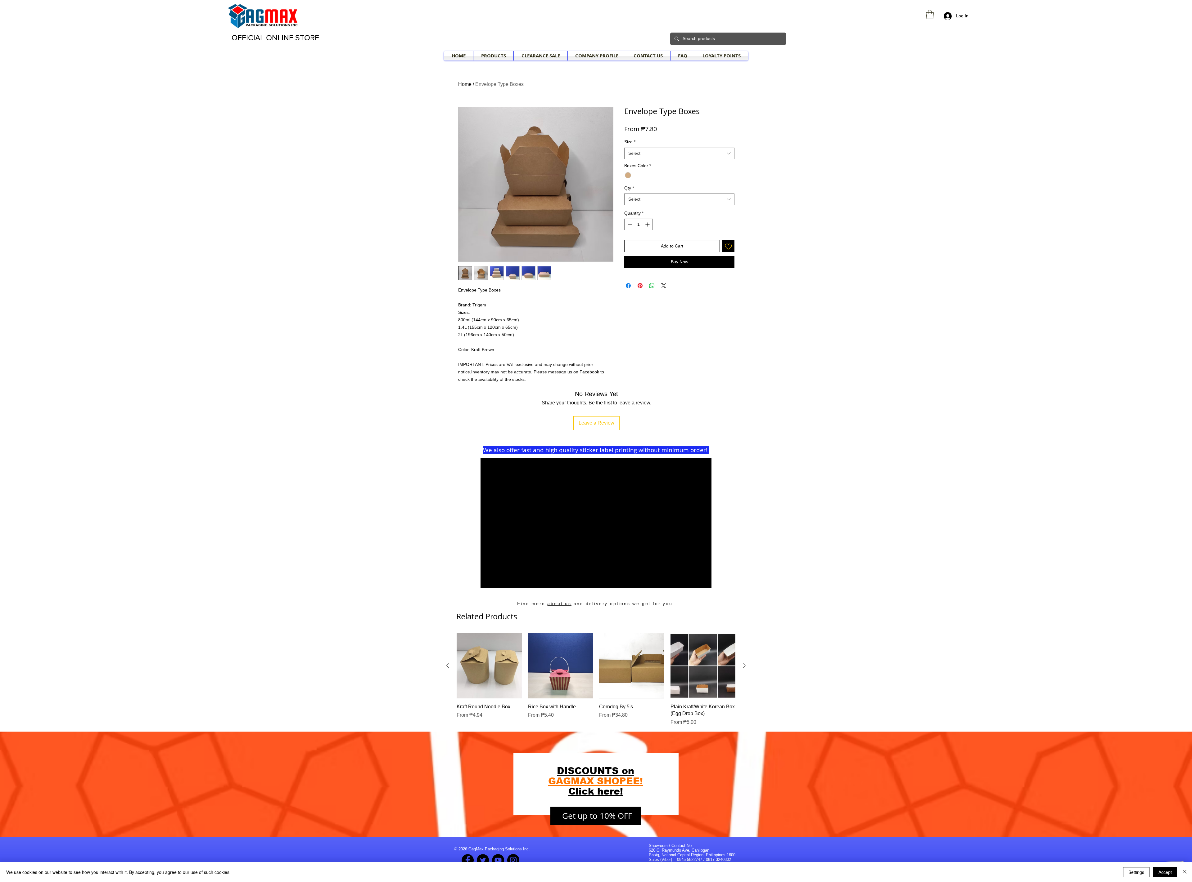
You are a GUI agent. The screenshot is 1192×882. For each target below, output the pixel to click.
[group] (596, 679)
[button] (930, 14)
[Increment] (648, 224)
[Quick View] (489, 665)
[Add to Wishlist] (728, 246)
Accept (1165, 872)
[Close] (1184, 872)
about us (559, 603)
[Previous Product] (447, 665)
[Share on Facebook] (628, 285)
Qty (629, 187)
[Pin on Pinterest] (640, 285)
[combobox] (679, 153)
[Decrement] (629, 224)
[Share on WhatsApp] (652, 285)
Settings (1136, 872)
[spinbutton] (638, 224)
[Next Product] (744, 665)
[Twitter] (483, 860)
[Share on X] (663, 285)
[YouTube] (498, 860)
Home (465, 84)
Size (629, 141)
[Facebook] (468, 860)
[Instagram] (513, 860)
